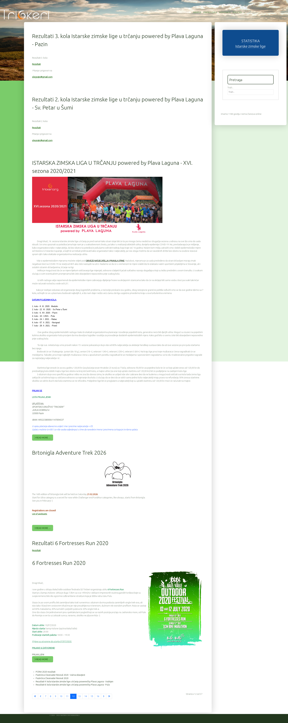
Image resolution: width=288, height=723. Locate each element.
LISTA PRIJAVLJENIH (41, 397)
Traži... (230, 87)
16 (98, 696)
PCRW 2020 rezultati (45, 672)
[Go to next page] (103, 696)
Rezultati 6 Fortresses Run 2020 (70, 543)
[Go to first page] (35, 696)
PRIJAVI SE (37, 390)
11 (67, 696)
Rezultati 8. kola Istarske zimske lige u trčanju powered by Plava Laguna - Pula (73, 685)
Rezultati (36, 64)
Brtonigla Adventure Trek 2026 (69, 453)
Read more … (43, 437)
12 (73, 696)
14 (85, 696)
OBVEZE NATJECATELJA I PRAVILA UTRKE (105, 261)
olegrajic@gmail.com (42, 77)
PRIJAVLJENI (38, 654)
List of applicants (39, 514)
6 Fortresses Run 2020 (59, 563)
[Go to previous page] (40, 696)
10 (61, 696)
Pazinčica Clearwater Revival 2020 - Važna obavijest (60, 675)
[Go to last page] (109, 696)
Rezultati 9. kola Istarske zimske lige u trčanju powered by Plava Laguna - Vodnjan (74, 681)
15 (92, 696)
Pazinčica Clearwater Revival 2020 (52, 678)
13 (79, 696)
